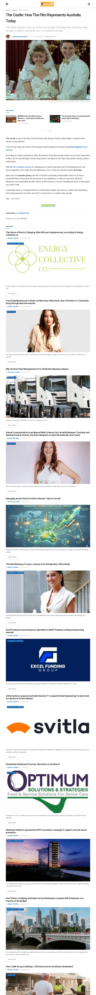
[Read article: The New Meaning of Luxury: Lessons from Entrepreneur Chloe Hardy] (48, 592)
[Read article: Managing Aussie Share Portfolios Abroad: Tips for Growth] (48, 526)
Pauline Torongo (13, 238)
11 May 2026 (24, 701)
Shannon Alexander (20, 37)
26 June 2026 (25, 635)
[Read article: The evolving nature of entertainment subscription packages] (55, 119)
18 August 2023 (67, 121)
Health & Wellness (15, 841)
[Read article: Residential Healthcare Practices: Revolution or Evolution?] (48, 792)
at (8, 507)
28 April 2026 (25, 835)
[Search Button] (89, 4)
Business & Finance (15, 243)
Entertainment (23, 10)
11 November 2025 (24, 123)
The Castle (15, 198)
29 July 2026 (26, 372)
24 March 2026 (25, 969)
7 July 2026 (24, 438)
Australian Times (13, 438)
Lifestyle (14, 10)
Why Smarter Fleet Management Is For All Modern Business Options (37, 369)
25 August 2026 (25, 306)
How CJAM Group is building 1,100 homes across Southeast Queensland (39, 966)
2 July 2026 (25, 501)
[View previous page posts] (46, 130)
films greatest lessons (22, 167)
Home (8, 10)
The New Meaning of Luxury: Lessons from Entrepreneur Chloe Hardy (38, 564)
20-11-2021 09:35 (37, 37)
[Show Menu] (7, 4)
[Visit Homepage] (47, 4)
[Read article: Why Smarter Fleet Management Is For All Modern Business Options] (48, 396)
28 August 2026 (25, 238)
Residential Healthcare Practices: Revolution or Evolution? (33, 764)
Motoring (12, 377)
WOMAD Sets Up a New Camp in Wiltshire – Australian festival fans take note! (31, 118)
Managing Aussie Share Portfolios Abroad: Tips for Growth (33, 498)
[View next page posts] (50, 130)
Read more (13, 293)
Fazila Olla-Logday (13, 372)
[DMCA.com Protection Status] (48, 205)
